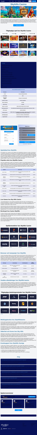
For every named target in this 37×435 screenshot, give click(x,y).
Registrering (3, 69)
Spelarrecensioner (4, 87)
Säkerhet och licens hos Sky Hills (6, 81)
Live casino (13, 33)
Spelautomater (32, 33)
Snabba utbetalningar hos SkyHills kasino (8, 76)
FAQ (2, 85)
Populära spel (4, 33)
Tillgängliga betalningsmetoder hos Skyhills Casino (9, 78)
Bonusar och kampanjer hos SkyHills (7, 74)
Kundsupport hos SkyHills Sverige (7, 83)
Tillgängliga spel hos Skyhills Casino (7, 65)
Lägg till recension (32, 396)
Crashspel (22, 33)
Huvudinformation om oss (5, 67)
